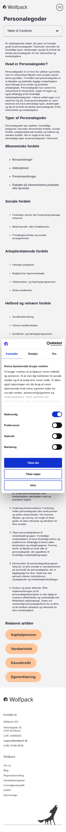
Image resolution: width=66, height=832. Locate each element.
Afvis (33, 485)
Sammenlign (10, 795)
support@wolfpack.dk (15, 740)
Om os (7, 765)
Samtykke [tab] (12, 353)
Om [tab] (54, 353)
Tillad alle (33, 462)
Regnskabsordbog (14, 775)
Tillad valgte (33, 473)
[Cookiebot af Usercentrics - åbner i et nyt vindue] (47, 344)
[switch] (57, 425)
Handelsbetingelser (14, 780)
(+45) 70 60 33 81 (14, 745)
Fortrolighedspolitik (14, 785)
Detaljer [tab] (33, 353)
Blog (6, 770)
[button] (59, 7)
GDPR (7, 790)
